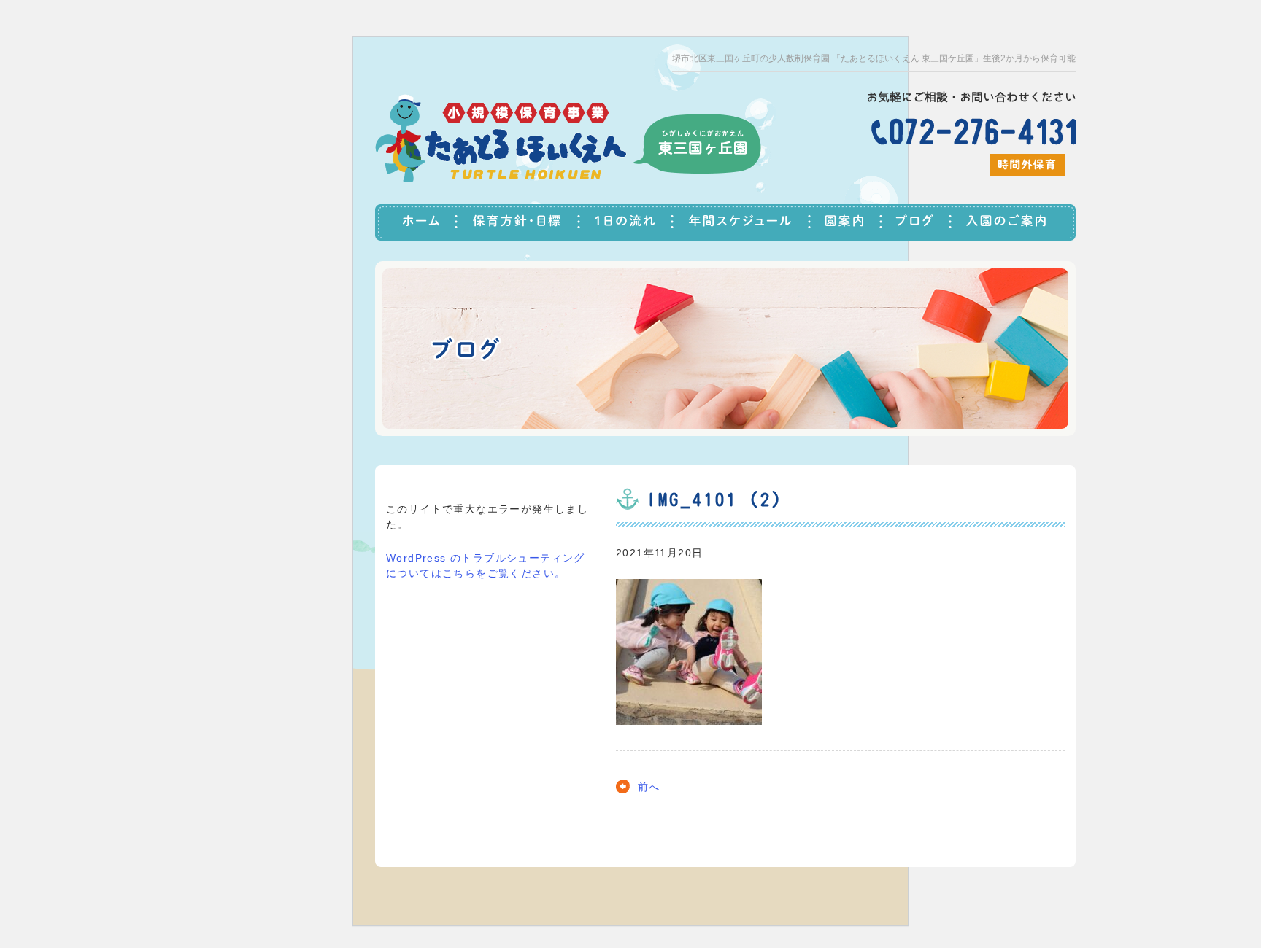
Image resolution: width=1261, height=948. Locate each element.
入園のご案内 (1014, 222)
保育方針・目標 (519, 222)
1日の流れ (627, 222)
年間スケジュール (742, 222)
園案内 (846, 222)
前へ (649, 787)
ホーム (416, 222)
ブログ (917, 222)
